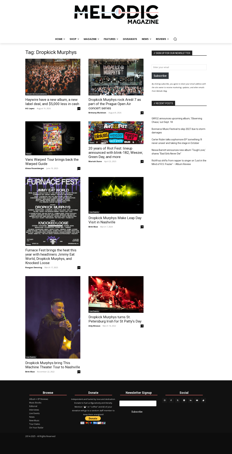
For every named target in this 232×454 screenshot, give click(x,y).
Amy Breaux (94, 326)
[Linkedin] (190, 400)
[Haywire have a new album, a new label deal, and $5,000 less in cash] (52, 77)
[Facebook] (171, 400)
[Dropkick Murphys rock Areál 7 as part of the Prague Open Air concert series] (116, 77)
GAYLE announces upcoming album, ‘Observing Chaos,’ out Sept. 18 (177, 120)
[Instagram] (164, 400)
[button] (175, 39)
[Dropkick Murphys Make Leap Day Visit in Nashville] (116, 195)
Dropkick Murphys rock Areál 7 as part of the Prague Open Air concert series (114, 104)
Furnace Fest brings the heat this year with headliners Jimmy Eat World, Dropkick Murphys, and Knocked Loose (50, 256)
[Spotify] (184, 400)
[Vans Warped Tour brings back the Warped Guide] (52, 138)
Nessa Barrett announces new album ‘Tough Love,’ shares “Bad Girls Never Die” (179, 152)
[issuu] (203, 400)
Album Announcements (36, 94)
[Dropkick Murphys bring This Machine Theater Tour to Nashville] (52, 317)
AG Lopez (29, 108)
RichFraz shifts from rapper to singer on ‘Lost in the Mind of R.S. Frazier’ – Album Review (179, 162)
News (28, 154)
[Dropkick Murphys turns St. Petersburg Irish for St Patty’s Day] (116, 294)
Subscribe (160, 76)
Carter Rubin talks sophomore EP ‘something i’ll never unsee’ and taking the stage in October (177, 141)
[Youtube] (197, 400)
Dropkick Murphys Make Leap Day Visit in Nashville (114, 220)
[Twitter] (177, 400)
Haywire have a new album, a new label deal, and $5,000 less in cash (52, 102)
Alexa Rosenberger (34, 168)
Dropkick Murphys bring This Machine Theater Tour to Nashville (52, 365)
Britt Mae (93, 226)
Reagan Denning (33, 267)
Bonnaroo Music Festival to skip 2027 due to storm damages (178, 131)
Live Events (94, 94)
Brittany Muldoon (97, 112)
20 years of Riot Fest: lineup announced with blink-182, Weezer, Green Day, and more (115, 152)
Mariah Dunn (95, 161)
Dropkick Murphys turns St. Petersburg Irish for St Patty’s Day (114, 319)
